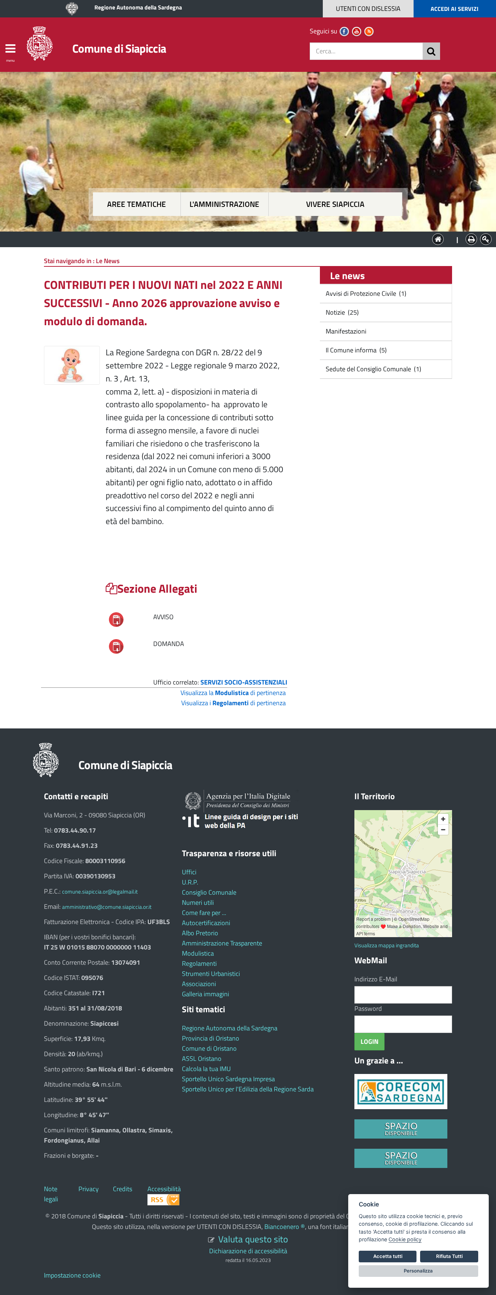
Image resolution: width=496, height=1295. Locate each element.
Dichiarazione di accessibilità (248, 1251)
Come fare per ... (204, 913)
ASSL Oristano (201, 1058)
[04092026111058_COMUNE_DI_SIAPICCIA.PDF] (116, 646)
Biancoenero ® (284, 1226)
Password (368, 1008)
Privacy (88, 1189)
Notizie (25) (341, 312)
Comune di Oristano (209, 1048)
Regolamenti (199, 963)
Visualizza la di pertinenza (233, 693)
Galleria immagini (205, 994)
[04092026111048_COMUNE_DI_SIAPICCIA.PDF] (116, 619)
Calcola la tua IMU (206, 1069)
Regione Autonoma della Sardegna (138, 7)
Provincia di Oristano (210, 1038)
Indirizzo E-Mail (375, 979)
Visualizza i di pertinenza (233, 703)
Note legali (51, 1194)
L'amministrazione (224, 204)
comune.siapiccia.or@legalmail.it (100, 891)
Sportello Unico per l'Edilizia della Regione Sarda (248, 1089)
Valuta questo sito (253, 1239)
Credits (122, 1189)
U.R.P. (190, 882)
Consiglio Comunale (209, 892)
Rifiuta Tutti (449, 1256)
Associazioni (199, 984)
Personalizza (418, 1271)
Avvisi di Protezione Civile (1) (365, 293)
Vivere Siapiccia (335, 204)
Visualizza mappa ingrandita (386, 945)
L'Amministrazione (242, 239)
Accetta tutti (387, 1256)
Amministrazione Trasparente (222, 943)
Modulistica (198, 953)
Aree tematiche (136, 204)
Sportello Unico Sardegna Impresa (228, 1079)
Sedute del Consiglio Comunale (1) (372, 369)
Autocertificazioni (206, 923)
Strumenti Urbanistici (211, 974)
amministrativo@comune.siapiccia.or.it (106, 907)
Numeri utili (198, 902)
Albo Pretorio (200, 933)
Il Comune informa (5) (355, 350)
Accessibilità (164, 1189)
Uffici (189, 872)
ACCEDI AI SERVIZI (455, 8)
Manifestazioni (345, 331)
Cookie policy (405, 1239)
